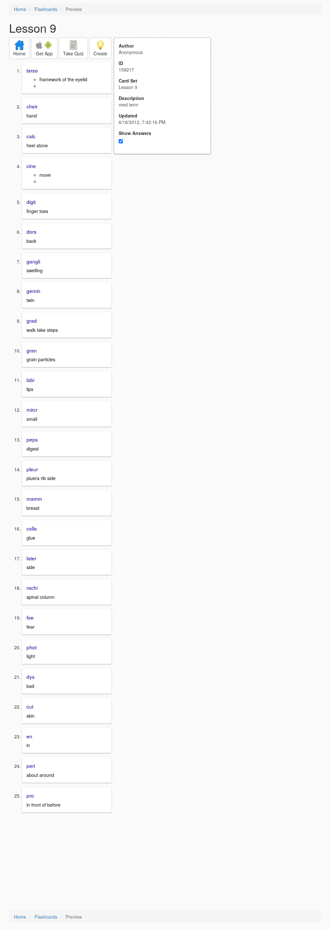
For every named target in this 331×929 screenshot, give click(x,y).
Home (20, 9)
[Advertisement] (166, 217)
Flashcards (46, 9)
